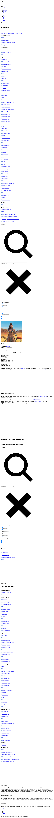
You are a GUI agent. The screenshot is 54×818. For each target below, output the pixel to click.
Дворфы (4, 88)
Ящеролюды (5, 71)
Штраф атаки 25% (42, 396)
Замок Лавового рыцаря (8, 109)
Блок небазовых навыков (8, 130)
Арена (3, 97)
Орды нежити (5, 80)
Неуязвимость (5, 195)
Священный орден (6, 64)
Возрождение (5, 192)
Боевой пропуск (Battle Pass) (9, 214)
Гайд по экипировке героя (8, 42)
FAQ (21, 33)
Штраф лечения (6, 133)
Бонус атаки (5, 180)
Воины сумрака (6, 90)
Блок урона (5, 171)
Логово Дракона (6, 104)
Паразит (4, 152)
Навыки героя (5, 40)
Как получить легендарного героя (10, 219)
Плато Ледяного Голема (8, 102)
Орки (3, 76)
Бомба (3, 135)
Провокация (5, 154)
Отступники (5, 85)
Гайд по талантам (6, 209)
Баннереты (4, 59)
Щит (3, 197)
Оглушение (5, 159)
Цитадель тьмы (6, 121)
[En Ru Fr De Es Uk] (2, 1)
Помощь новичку (15, 33)
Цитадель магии (6, 116)
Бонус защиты (5, 188)
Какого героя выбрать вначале (9, 216)
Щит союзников (6, 200)
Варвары (4, 66)
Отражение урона (6, 190)
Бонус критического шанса (8, 183)
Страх (3, 164)
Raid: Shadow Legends (6, 23)
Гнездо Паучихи (6, 107)
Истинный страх (6, 166)
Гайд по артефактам (7, 211)
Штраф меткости (6, 138)
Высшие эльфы (6, 61)
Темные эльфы (5, 83)
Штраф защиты (6, 142)
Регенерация (5, 176)
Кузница (4, 204)
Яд (3, 126)
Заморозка (4, 147)
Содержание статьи (5, 35)
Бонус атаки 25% (38, 401)
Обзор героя (5, 37)
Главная (5, 10)
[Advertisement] (27, 381)
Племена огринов (6, 69)
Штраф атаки (5, 140)
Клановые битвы (6, 100)
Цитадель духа (5, 119)
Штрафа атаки (36, 399)
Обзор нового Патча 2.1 (8, 221)
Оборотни (4, 73)
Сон (3, 157)
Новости (5, 11)
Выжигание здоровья (7, 150)
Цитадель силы (6, 114)
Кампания (4, 95)
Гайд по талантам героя (8, 45)
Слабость (4, 161)
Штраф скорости (6, 145)
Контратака (5, 178)
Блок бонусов (5, 128)
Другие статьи (4, 47)
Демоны (4, 78)
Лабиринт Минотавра (7, 111)
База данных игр (7, 12)
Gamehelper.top (4, 7)
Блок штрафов (5, 173)
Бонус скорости (6, 185)
